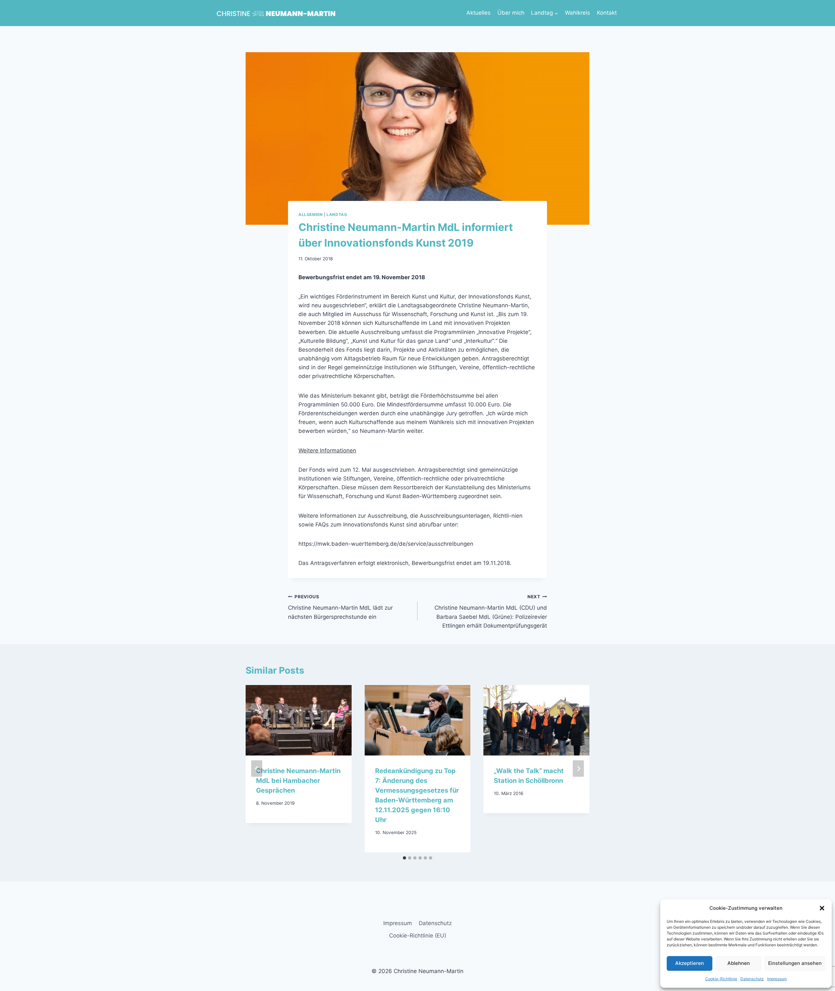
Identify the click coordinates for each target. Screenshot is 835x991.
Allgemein (310, 214)
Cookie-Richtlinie (721, 978)
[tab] (404, 858)
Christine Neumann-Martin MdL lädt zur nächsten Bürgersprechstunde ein (340, 607)
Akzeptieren (689, 963)
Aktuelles (478, 12)
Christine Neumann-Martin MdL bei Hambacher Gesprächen (298, 780)
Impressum (777, 978)
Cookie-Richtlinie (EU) (417, 935)
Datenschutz (752, 978)
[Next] (578, 768)
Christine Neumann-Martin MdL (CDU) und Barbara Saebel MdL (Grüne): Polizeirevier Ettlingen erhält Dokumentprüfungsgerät (490, 611)
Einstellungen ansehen (795, 963)
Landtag (336, 214)
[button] (822, 908)
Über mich (510, 12)
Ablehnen (738, 963)
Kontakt (607, 12)
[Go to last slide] (256, 768)
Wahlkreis (577, 12)
